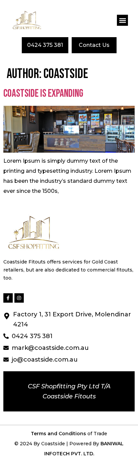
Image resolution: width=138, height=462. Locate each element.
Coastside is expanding (43, 93)
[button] (122, 20)
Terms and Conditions (59, 434)
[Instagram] (19, 298)
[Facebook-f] (8, 298)
